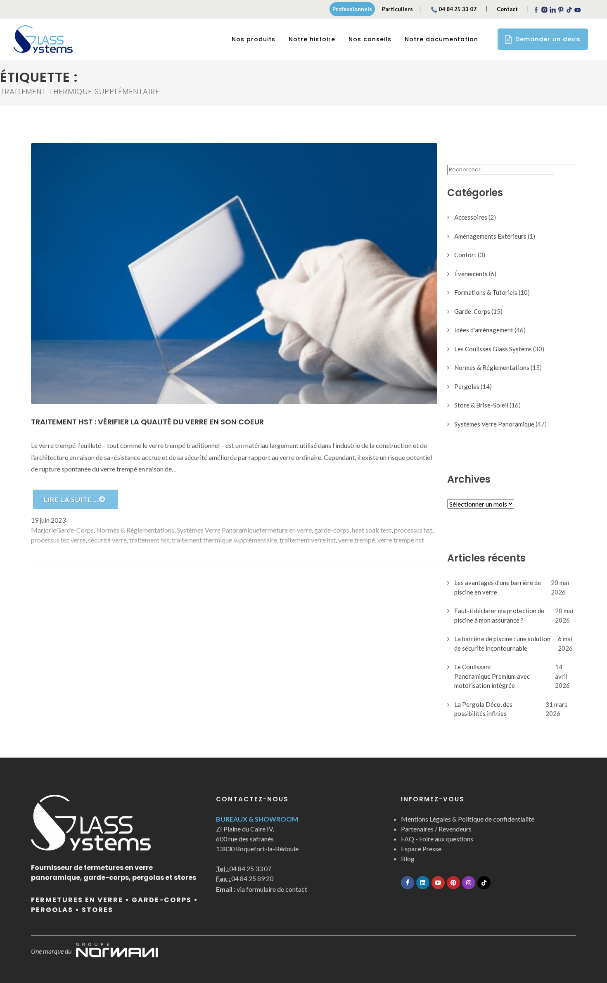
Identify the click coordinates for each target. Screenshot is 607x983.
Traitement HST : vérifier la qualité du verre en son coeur (147, 422)
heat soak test (371, 530)
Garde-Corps (75, 530)
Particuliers (397, 9)
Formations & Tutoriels (485, 292)
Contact (507, 9)
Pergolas (466, 386)
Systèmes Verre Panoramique (218, 530)
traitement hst (149, 540)
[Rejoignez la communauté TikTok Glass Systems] (484, 882)
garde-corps (331, 530)
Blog (408, 858)
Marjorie (43, 530)
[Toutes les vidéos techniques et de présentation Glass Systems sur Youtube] (438, 882)
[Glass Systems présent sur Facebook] (407, 882)
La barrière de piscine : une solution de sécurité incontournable (502, 643)
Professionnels (352, 9)
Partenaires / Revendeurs (436, 829)
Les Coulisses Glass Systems (493, 349)
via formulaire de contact (261, 889)
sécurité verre (107, 540)
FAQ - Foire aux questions (437, 839)
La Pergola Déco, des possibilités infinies (483, 709)
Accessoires (470, 217)
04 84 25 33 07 (458, 9)
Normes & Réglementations (135, 530)
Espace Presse (421, 849)
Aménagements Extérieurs (490, 236)
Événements (471, 273)
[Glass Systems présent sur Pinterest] (453, 882)
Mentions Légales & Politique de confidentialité (467, 819)
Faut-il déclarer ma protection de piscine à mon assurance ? (499, 615)
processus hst (413, 530)
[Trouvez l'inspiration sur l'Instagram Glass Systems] (468, 882)
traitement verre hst (308, 540)
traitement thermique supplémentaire (224, 540)
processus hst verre (58, 540)
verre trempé (356, 540)
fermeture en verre (285, 530)
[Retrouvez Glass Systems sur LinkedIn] (422, 882)
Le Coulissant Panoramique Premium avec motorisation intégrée (492, 676)
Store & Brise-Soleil (481, 405)
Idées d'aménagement (483, 330)
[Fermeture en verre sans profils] (43, 39)
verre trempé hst (400, 540)
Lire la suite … (71, 499)
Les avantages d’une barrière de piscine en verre (497, 587)
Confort (465, 254)
